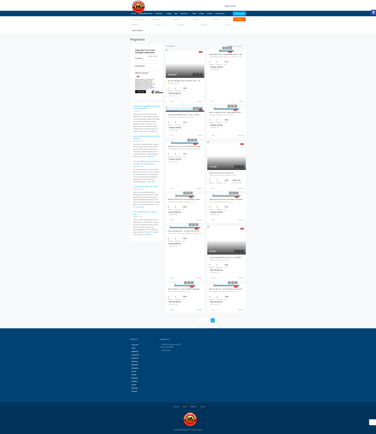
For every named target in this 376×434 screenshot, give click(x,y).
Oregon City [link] (135, 355)
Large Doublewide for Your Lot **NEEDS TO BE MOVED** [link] (231, 257)
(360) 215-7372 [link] (230, 6)
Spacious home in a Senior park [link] (221, 173)
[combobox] (140, 19)
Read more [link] (153, 131)
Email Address (140, 66)
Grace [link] (212, 101)
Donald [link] (134, 371)
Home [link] (134, 13)
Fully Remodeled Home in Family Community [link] (226, 199)
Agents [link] (169, 13)
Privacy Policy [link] (219, 13)
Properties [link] (158, 13)
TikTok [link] (184, 406)
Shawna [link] (172, 101)
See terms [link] (150, 88)
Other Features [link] (137, 30)
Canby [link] (133, 348)
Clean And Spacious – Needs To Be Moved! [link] (183, 231)
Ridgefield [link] (135, 351)
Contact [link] (201, 13)
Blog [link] (176, 13)
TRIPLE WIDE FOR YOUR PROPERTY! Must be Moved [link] (188, 199)
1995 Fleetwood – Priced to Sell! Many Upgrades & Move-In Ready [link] (192, 146)
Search (239, 19)
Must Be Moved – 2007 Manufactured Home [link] (225, 289)
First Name (139, 58)
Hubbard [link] (134, 381)
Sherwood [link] (135, 358)
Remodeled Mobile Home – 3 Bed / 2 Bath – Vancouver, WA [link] (190, 115)
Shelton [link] (134, 375)
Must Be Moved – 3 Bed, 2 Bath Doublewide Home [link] (186, 289)
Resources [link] (184, 13)
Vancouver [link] (135, 345)
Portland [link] (134, 391)
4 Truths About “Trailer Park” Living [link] (145, 186)
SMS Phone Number (141, 73)
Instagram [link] (193, 406)
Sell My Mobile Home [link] (145, 13)
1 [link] (203, 320)
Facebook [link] (176, 406)
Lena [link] (171, 135)
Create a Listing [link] (239, 13)
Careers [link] (209, 13)
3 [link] (212, 320)
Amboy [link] (134, 384)
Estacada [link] (134, 388)
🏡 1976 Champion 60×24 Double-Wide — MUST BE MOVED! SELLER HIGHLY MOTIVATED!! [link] (202, 81)
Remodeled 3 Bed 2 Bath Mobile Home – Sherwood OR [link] (229, 54)
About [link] (194, 13)
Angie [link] (212, 309)
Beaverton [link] (135, 378)
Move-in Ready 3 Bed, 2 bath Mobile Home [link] (225, 112)
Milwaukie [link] (135, 365)
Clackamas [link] (135, 368)
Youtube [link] (202, 406)
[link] (373, 12)
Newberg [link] (134, 361)
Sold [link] (230, 52)
